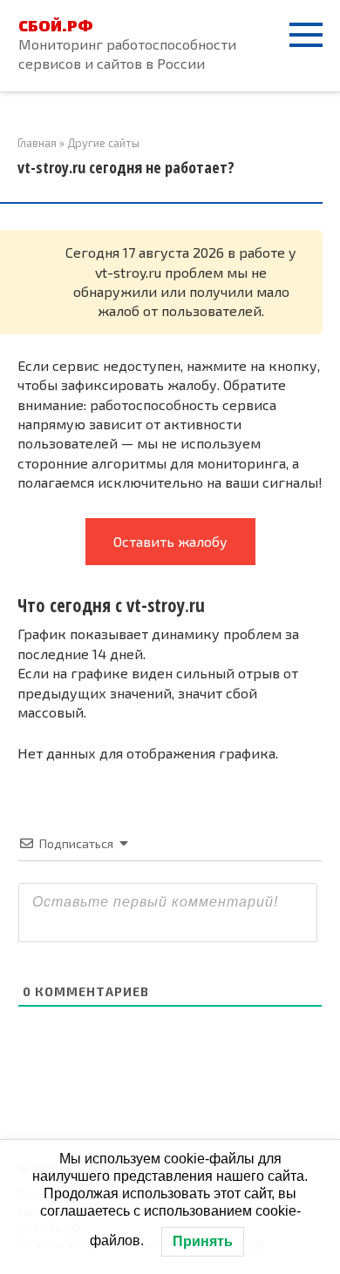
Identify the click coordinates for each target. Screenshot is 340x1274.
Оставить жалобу (170, 541)
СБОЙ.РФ (55, 25)
